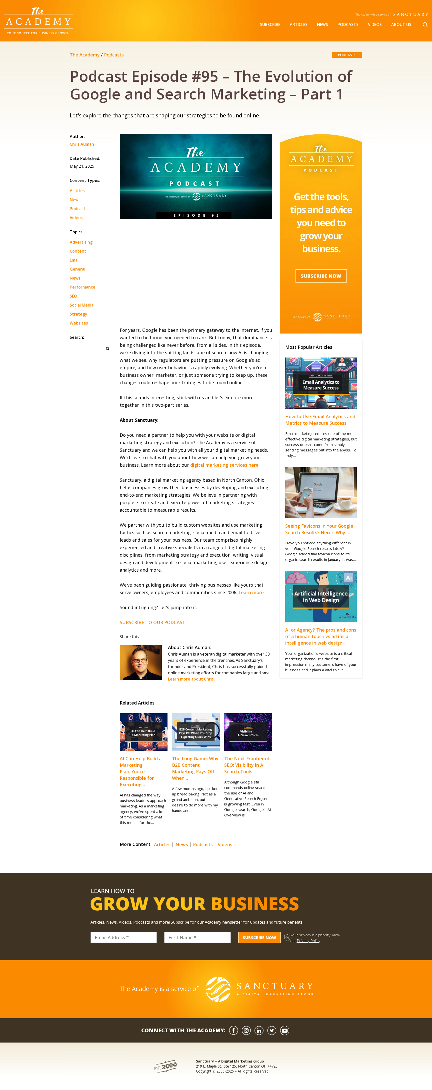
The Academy (85, 55)
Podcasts (348, 24)
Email (75, 260)
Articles (299, 24)
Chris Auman (82, 144)
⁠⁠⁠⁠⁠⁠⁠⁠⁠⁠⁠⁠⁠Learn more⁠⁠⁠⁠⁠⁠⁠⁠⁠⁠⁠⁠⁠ (251, 592)
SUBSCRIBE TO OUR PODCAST (152, 622)
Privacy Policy (308, 940)
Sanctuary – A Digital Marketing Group (230, 1061)
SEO (73, 296)
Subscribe (270, 24)
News (322, 24)
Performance (82, 287)
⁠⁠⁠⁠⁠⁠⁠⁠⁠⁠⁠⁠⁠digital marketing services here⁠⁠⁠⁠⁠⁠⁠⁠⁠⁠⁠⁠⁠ (224, 465)
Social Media (82, 305)
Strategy (78, 314)
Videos (375, 24)
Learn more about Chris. (191, 679)
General (77, 269)
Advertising (81, 242)
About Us (401, 24)
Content (78, 251)
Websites (79, 323)
